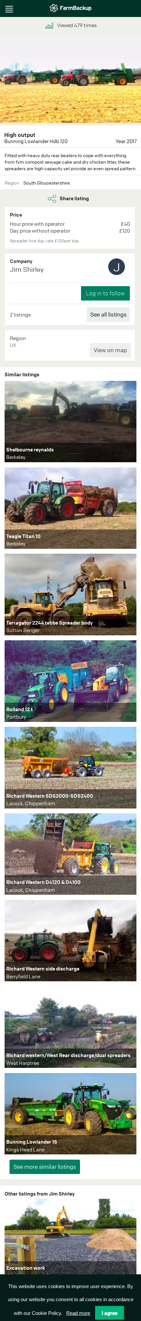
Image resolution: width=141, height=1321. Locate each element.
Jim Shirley (27, 269)
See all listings (108, 314)
